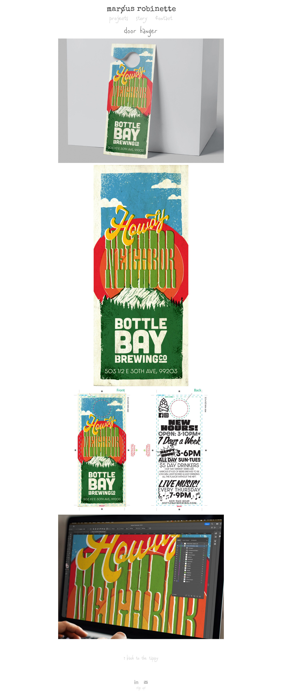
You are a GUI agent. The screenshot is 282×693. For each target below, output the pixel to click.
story (142, 18)
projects (119, 18)
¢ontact (164, 18)
